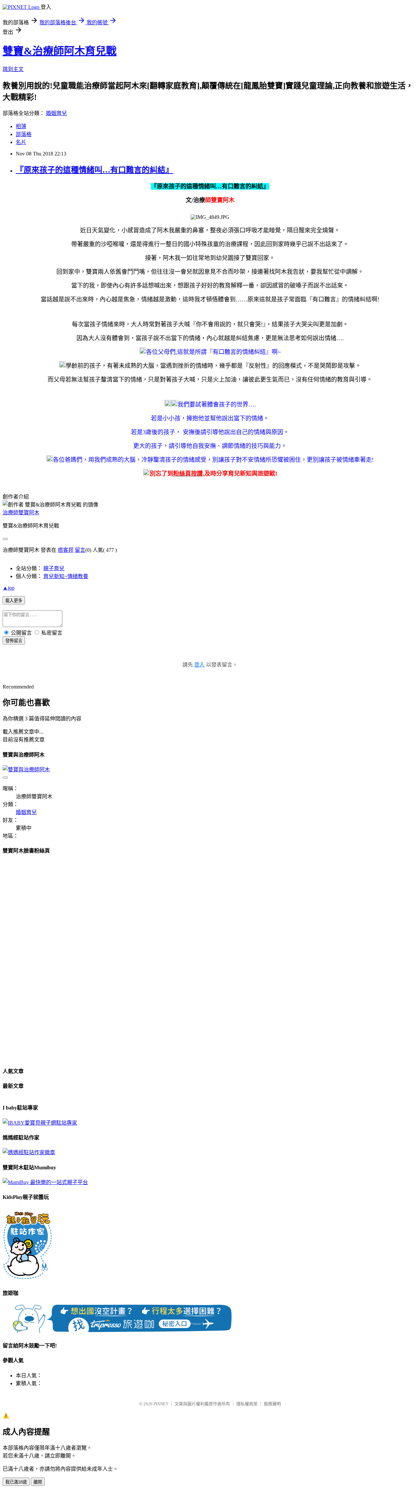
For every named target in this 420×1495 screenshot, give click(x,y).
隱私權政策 (247, 1403)
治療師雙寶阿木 (21, 512)
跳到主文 (13, 69)
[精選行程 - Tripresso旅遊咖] (122, 1331)
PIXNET (161, 1403)
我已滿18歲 (16, 1482)
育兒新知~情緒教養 (65, 576)
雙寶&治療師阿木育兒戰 (59, 51)
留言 (80, 550)
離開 (37, 1482)
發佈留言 (13, 640)
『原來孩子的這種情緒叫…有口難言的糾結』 (94, 170)
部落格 (24, 134)
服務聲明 (272, 1403)
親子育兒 (53, 568)
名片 (21, 142)
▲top (8, 588)
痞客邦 (66, 550)
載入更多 (13, 600)
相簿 (21, 126)
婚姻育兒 (56, 113)
